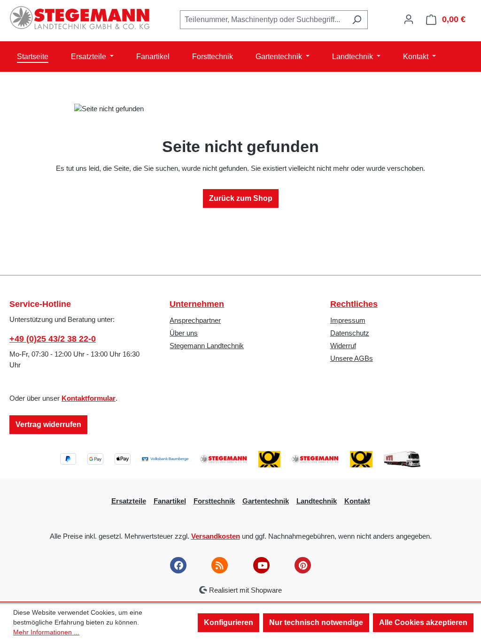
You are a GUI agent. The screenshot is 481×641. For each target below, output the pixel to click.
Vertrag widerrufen (48, 424)
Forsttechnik (214, 501)
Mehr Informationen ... (46, 632)
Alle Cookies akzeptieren (423, 622)
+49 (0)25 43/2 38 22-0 (52, 338)
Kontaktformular (89, 398)
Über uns (184, 333)
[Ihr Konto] (408, 19)
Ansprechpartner (195, 320)
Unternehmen (197, 304)
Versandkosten (215, 536)
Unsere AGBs (351, 358)
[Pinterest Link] (303, 565)
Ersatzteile (128, 501)
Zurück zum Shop (240, 198)
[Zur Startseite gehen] (79, 18)
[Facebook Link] (178, 565)
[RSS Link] (219, 565)
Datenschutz (349, 333)
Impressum (347, 320)
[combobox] (263, 19)
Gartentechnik (265, 501)
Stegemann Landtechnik (207, 346)
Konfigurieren (228, 622)
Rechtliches (354, 304)
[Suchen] (357, 19)
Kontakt (357, 501)
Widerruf (343, 346)
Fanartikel (170, 501)
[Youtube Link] (261, 565)
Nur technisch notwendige (316, 622)
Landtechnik (316, 501)
